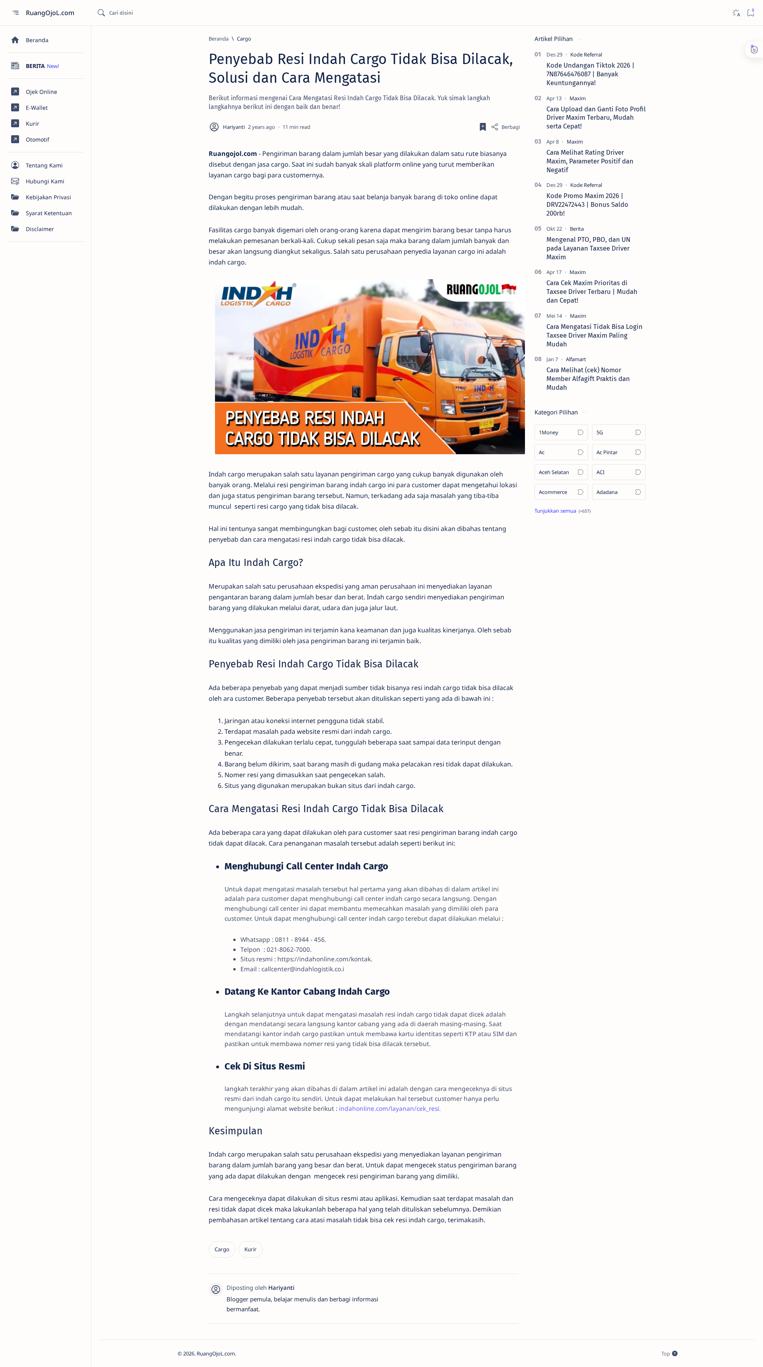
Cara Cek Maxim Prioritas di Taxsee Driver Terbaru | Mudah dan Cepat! (591, 291)
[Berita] (577, 229)
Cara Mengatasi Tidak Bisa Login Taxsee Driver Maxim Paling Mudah (594, 335)
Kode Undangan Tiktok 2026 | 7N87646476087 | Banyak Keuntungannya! (590, 74)
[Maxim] (577, 98)
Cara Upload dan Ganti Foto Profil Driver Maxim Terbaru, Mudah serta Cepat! (596, 117)
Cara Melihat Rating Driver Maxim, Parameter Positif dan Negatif (589, 161)
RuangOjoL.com (51, 12)
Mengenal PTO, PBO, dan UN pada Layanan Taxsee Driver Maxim (588, 248)
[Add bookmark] (483, 127)
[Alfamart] (576, 359)
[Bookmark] (750, 13)
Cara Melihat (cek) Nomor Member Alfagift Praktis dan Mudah (588, 378)
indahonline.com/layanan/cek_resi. (390, 1108)
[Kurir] (250, 1249)
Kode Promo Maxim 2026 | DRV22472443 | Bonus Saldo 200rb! (587, 204)
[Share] (505, 127)
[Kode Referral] (586, 54)
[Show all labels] (562, 510)
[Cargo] (222, 1249)
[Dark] (736, 13)
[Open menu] (15, 13)
